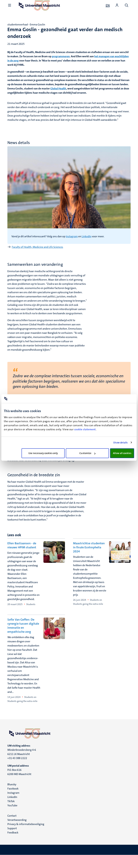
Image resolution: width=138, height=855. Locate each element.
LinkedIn (86, 236)
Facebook (13, 788)
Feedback (12, 832)
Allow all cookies (122, 453)
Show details (120, 442)
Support (12, 828)
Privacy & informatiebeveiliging (25, 824)
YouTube (12, 805)
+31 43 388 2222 (17, 758)
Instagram (72, 236)
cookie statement (85, 429)
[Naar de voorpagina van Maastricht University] (69, 733)
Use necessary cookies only (43, 453)
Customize (85, 453)
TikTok (11, 801)
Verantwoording (17, 820)
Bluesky (11, 784)
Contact (11, 815)
